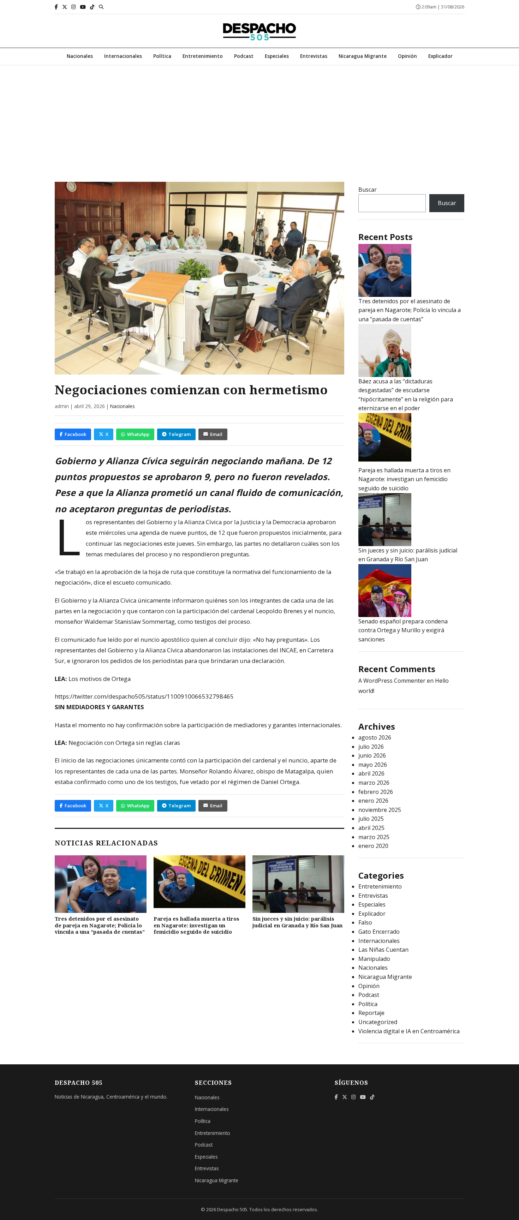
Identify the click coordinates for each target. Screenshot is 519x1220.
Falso (365, 922)
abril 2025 (371, 828)
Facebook (75, 434)
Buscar (367, 189)
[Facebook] (56, 7)
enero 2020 (373, 846)
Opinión (407, 56)
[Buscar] (101, 6)
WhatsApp (138, 434)
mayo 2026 (372, 765)
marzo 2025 (373, 837)
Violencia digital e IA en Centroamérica (409, 1031)
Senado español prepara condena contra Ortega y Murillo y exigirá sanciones (403, 630)
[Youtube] (83, 7)
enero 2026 (373, 801)
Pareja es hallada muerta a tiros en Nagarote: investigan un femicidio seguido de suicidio (196, 925)
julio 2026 (371, 746)
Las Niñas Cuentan (383, 949)
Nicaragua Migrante (363, 56)
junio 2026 (372, 755)
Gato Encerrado (379, 931)
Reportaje (371, 1013)
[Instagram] (73, 7)
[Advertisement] (259, 118)
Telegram (179, 434)
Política (162, 56)
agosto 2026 (374, 737)
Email (216, 434)
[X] (64, 7)
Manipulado (374, 959)
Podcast (243, 56)
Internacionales (123, 56)
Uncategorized (377, 1022)
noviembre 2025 (379, 810)
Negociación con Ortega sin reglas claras (124, 742)
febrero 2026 (375, 792)
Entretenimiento (203, 56)
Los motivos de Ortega (99, 679)
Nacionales (80, 56)
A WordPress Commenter (391, 680)
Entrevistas (313, 56)
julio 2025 (371, 819)
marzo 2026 (373, 783)
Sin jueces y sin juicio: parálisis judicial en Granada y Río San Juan (297, 922)
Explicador (440, 56)
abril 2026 (371, 773)
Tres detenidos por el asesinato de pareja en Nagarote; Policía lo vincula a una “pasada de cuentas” (100, 925)
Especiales (277, 56)
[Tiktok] (92, 7)
